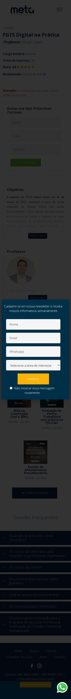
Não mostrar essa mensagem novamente (33, 390)
